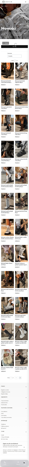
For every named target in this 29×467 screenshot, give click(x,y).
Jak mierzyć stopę (4, 439)
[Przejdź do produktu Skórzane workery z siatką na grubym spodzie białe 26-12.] (21, 331)
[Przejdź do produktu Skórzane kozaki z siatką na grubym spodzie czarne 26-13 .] (7, 331)
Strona (12, 60)
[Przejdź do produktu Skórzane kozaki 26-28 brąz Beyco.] (7, 279)
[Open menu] (25, 2)
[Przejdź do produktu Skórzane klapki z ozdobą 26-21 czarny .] (21, 227)
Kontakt (2, 435)
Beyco (2, 6)
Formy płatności (4, 411)
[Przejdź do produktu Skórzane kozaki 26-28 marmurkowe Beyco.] (21, 305)
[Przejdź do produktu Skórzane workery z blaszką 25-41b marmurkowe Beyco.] (7, 227)
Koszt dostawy (4, 415)
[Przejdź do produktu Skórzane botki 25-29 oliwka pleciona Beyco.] (21, 97)
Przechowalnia (4, 404)
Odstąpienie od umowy (5, 392)
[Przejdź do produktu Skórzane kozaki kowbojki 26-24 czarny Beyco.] (21, 279)
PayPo (2, 413)
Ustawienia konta (4, 402)
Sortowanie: (9, 53)
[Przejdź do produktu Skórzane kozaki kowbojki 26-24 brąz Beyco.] (21, 175)
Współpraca (3, 424)
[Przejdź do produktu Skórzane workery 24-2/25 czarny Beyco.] (21, 149)
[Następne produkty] (16, 377)
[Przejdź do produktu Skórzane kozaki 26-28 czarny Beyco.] (7, 97)
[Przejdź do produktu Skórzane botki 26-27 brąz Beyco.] (21, 201)
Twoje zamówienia (4, 400)
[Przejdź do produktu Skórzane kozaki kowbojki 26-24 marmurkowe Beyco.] (7, 175)
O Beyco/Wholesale (5, 437)
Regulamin (15, 450)
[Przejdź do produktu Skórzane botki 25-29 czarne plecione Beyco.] (7, 71)
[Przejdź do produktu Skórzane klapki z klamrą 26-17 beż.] (7, 253)
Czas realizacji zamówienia (6, 417)
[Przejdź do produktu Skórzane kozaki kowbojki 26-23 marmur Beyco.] (7, 305)
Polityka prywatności (5, 426)
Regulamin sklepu (4, 394)
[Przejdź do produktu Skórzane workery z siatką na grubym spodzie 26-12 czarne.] (21, 357)
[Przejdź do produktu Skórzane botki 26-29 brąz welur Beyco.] (21, 123)
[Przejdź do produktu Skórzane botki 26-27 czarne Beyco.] (7, 123)
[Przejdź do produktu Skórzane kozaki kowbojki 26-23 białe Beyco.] (7, 201)
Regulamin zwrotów (5, 390)
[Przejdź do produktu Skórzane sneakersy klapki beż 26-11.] (7, 357)
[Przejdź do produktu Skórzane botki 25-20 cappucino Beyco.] (21, 71)
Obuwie (6, 6)
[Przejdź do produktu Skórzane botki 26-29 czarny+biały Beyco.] (7, 149)
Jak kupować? (3, 428)
